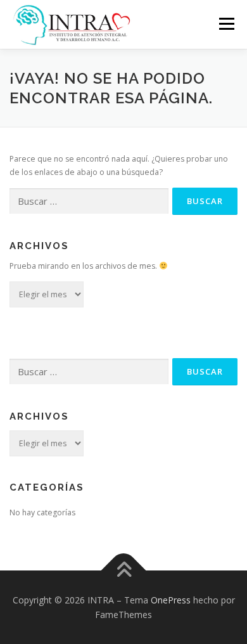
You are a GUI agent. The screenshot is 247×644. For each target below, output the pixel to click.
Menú (225, 23)
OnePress (171, 600)
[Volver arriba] (123, 570)
